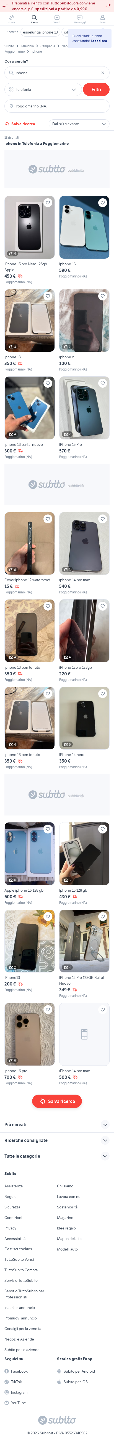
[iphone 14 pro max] (84, 553)
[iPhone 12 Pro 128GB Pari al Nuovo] (84, 954)
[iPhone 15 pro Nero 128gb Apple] (29, 240)
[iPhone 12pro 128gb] (84, 640)
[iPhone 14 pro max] (84, 1044)
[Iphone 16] (84, 240)
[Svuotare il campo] (102, 72)
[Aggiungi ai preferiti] (47, 202)
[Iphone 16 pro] (29, 1044)
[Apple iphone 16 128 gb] (29, 863)
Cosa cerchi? (16, 61)
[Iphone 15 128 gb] (84, 863)
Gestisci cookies (18, 1248)
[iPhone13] (29, 954)
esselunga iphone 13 (40, 32)
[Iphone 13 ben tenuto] (29, 640)
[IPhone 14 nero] (84, 728)
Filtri (96, 89)
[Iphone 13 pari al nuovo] (29, 417)
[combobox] (57, 72)
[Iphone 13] (29, 330)
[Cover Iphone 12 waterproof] (29, 553)
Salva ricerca (23, 123)
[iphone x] (84, 330)
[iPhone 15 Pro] (84, 417)
